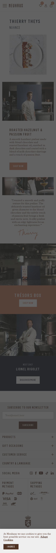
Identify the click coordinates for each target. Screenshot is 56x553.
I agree (11, 546)
